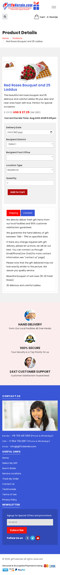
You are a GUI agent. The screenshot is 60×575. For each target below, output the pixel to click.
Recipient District (16, 139)
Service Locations (11, 473)
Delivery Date (13, 127)
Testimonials (9, 489)
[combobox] (30, 145)
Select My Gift (9, 463)
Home (5, 38)
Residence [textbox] (13, 169)
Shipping (13, 212)
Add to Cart (17, 192)
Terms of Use (9, 494)
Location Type (14, 165)
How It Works (9, 468)
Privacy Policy (9, 499)
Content (27, 212)
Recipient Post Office (18, 152)
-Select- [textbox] (12, 144)
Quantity (11, 178)
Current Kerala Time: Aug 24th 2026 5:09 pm (30, 118)
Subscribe (17, 530)
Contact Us (8, 484)
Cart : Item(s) (48, 17)
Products (17, 38)
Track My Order (10, 478)
